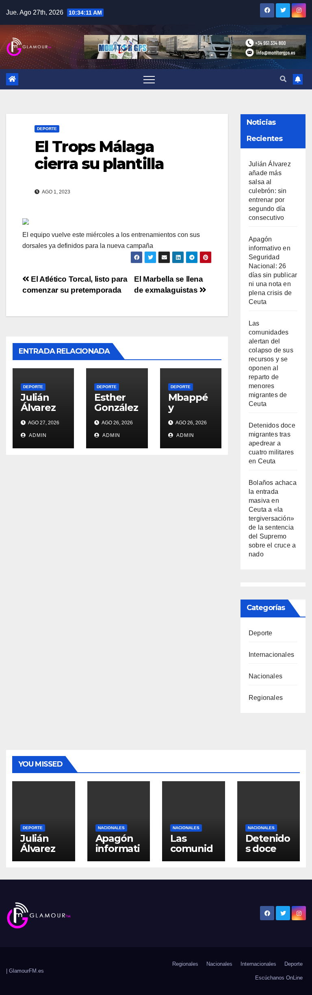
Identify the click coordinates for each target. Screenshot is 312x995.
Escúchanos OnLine (279, 978)
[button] (283, 79)
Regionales (266, 697)
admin (37, 435)
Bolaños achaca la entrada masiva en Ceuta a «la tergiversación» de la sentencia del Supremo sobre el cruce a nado (273, 518)
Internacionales (271, 654)
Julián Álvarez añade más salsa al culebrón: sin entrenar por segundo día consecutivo (270, 191)
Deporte (47, 128)
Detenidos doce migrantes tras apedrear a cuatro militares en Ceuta (272, 443)
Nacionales (265, 676)
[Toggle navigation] (149, 79)
